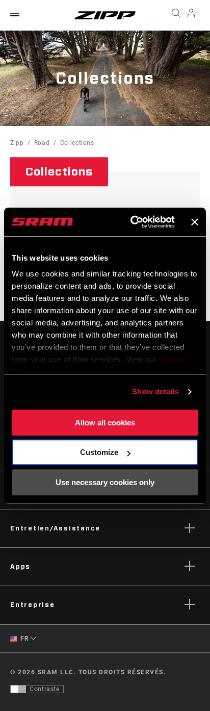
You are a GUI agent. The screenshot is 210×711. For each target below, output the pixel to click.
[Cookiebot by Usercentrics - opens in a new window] (132, 221)
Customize (99, 452)
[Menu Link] (14, 15)
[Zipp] (105, 15)
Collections (77, 142)
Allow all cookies (105, 422)
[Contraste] (18, 689)
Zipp (17, 142)
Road (42, 142)
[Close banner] (194, 221)
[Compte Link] (191, 15)
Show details (155, 391)
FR (24, 638)
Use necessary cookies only (105, 482)
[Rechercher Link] (175, 15)
